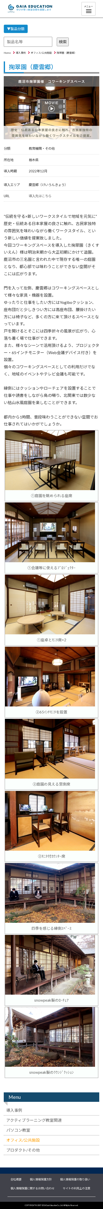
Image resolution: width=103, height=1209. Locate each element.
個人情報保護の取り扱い (75, 1179)
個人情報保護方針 (41, 1179)
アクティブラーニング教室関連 (34, 1120)
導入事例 (21, 52)
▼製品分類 (15, 29)
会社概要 (16, 1179)
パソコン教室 (18, 1130)
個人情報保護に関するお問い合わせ (32, 1188)
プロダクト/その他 (23, 1150)
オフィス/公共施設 (41, 52)
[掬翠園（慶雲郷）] (51, 108)
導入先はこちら (40, 196)
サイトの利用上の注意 (76, 1188)
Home (7, 52)
